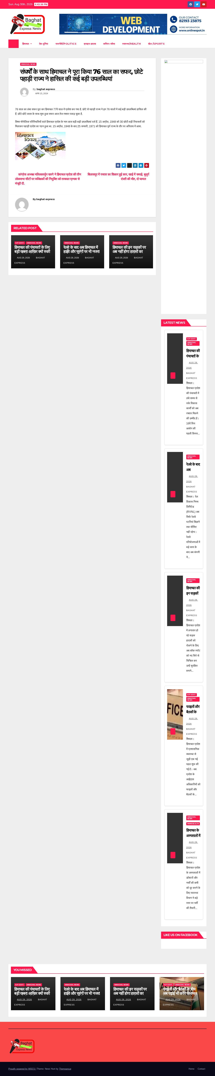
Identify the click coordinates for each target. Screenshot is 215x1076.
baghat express (46, 89)
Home (191, 1069)
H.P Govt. (19, 243)
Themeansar (65, 1069)
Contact (201, 1069)
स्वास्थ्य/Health (131, 43)
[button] (204, 43)
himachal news (28, 64)
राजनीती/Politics (66, 43)
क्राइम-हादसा (90, 43)
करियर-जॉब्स (109, 43)
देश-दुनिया (43, 43)
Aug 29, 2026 (24, 999)
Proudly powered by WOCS (22, 1069)
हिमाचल (26, 43)
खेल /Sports (156, 43)
